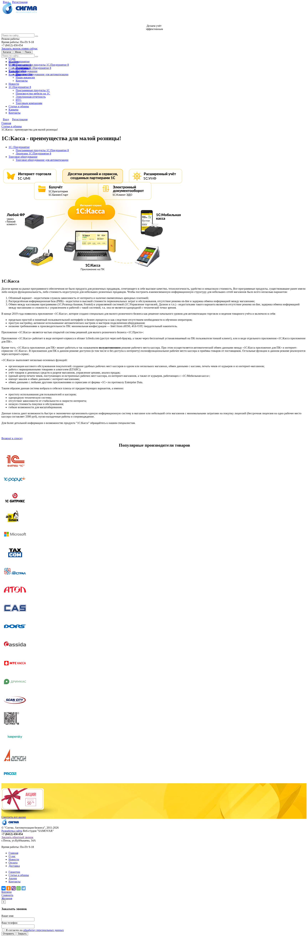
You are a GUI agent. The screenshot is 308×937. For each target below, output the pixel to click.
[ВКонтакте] (3, 888)
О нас (12, 58)
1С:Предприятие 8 (20, 87)
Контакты (14, 74)
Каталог (7, 52)
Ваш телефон (9, 922)
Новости (14, 83)
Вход (6, 2)
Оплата (13, 862)
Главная (13, 852)
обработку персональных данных (43, 930)
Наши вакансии (25, 77)
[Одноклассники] (8, 888)
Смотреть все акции (13, 817)
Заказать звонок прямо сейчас (19, 48)
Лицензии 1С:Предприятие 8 (33, 67)
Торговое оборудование (23, 156)
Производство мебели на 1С (33, 93)
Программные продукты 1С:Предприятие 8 (42, 64)
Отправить (8, 933)
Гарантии (14, 871)
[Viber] (13, 888)
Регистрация (19, 2)
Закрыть (22, 933)
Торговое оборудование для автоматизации (42, 74)
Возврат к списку (12, 438)
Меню (18, 52)
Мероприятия (24, 74)
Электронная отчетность (31, 96)
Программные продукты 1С (33, 90)
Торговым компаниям (29, 103)
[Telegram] (23, 888)
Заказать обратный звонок (17, 837)
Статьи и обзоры (19, 106)
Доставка (14, 865)
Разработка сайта (11, 830)
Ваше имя (7, 915)
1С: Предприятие (19, 61)
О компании (23, 67)
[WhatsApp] (18, 888)
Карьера (13, 109)
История (21, 71)
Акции (13, 878)
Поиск (28, 52)
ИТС (19, 99)
